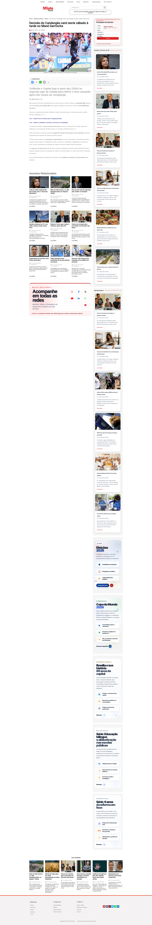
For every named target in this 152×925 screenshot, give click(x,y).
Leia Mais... (32, 206)
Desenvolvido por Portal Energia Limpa (86, 921)
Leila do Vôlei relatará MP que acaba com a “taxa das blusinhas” (38, 191)
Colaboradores (96, 2)
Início (30, 18)
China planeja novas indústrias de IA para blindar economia (60, 260)
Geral (78, 2)
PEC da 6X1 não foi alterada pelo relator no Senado (81, 190)
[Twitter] (112, 906)
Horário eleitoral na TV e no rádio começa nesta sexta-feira (38, 225)
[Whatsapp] (115, 906)
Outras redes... (48, 82)
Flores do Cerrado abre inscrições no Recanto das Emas (81, 225)
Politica (42, 2)
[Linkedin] (118, 906)
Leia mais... (100, 88)
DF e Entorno (107, 2)
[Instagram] (109, 906)
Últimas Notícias (38, 18)
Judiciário (86, 2)
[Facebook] (107, 906)
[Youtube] (104, 906)
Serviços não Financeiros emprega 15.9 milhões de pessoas (80, 260)
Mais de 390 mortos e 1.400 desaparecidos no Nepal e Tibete (60, 191)
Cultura (50, 2)
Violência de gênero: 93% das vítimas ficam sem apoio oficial (100, 876)
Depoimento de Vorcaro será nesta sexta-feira (39, 259)
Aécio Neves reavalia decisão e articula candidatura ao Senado (84, 876)
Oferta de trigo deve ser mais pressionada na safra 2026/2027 (52, 876)
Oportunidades (60, 2)
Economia (70, 2)
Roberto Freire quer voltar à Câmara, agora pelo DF (60, 225)
